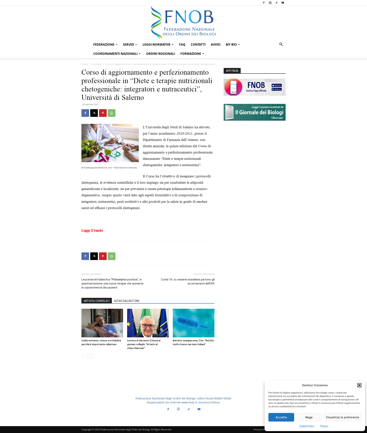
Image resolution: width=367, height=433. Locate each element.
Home (84, 64)
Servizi (128, 44)
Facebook (97, 64)
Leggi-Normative (157, 44)
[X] (94, 113)
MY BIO (231, 44)
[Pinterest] (103, 113)
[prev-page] (83, 355)
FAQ (182, 44)
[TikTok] (276, 2)
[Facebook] (264, 2)
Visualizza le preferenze (342, 417)
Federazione (103, 44)
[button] (359, 385)
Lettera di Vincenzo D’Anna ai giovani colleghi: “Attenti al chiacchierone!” (143, 344)
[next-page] (90, 355)
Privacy (324, 425)
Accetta (281, 417)
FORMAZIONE (190, 54)
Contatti (198, 44)
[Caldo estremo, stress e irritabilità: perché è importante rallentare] (102, 323)
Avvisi (215, 44)
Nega (309, 417)
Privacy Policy (261, 429)
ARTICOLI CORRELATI (97, 300)
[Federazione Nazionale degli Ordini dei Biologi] (183, 23)
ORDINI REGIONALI (160, 54)
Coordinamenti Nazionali (115, 54)
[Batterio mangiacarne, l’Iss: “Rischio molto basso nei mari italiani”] (193, 323)
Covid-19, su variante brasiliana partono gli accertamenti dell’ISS (187, 281)
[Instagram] (270, 2)
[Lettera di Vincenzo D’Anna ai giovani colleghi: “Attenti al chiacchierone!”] (148, 323)
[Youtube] (283, 2)
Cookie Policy (306, 425)
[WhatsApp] (111, 113)
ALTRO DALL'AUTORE (127, 300)
